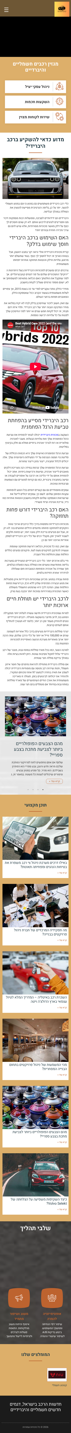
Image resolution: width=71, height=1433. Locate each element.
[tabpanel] (35, 741)
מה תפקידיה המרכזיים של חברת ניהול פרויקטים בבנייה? (40, 932)
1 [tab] (43, 789)
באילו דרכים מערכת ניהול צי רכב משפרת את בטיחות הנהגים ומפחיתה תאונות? (36, 865)
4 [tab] (28, 789)
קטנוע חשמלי (59, 1385)
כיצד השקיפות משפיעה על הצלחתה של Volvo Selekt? (39, 1201)
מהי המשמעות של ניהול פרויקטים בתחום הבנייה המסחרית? (38, 1067)
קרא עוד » (54, 781)
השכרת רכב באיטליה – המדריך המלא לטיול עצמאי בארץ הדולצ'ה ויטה (36, 999)
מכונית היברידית (49, 435)
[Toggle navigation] (6, 10)
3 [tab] (33, 789)
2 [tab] (38, 789)
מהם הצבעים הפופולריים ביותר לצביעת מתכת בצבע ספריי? (40, 1134)
